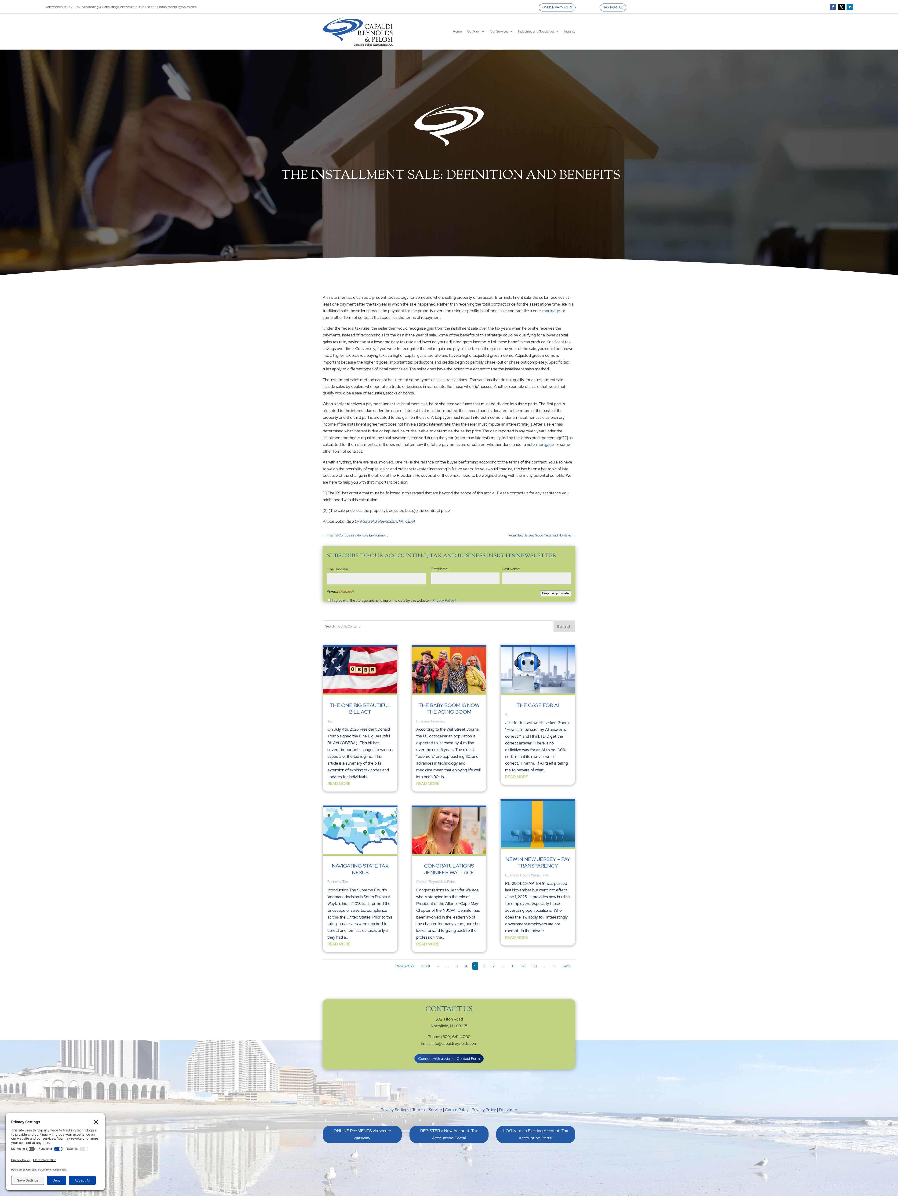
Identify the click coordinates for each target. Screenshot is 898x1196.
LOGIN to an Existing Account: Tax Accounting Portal (535, 1134)
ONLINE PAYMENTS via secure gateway (362, 1134)
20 (523, 966)
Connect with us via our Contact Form (449, 1058)
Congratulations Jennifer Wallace (449, 869)
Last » (566, 966)
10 (512, 966)
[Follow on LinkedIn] (850, 7)
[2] (565, 437)
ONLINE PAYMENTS (557, 7)
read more (338, 783)
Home (457, 31)
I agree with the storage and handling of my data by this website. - (394, 600)
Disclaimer (508, 1109)
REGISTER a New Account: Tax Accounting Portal (449, 1134)
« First (425, 966)
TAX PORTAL (613, 7)
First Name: (439, 569)
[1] (530, 424)
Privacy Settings (395, 1109)
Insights (569, 31)
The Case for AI (538, 705)
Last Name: (511, 569)
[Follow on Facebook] (833, 7)
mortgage (551, 310)
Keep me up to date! (555, 593)
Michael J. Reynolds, (378, 521)
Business (334, 881)
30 (535, 966)
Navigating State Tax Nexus (360, 869)
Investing (438, 721)
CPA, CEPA (405, 521)
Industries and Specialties (536, 31)
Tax (330, 721)
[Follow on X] (841, 7)
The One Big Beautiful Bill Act (360, 708)
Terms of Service (427, 1109)
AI (506, 714)
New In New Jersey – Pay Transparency (538, 862)
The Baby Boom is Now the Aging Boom (449, 708)
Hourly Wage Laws (534, 875)
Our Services (499, 31)
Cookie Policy (457, 1109)
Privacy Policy (443, 600)
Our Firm (473, 31)
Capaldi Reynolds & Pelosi (436, 881)
